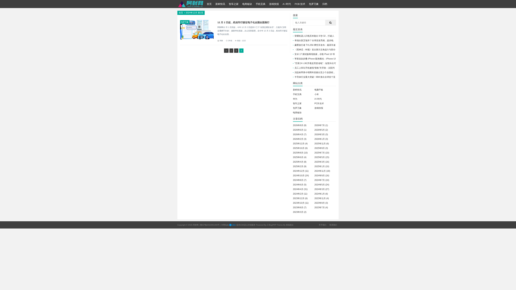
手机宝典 (260, 4)
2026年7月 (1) (321, 125)
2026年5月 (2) (321, 130)
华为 (295, 99)
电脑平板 (318, 90)
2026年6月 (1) (299, 130)
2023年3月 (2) (299, 212)
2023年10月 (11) (301, 203)
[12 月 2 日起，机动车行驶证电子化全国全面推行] (197, 42)
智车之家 (234, 4)
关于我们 (322, 225)
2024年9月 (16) (321, 175)
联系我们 (333, 225)
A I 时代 (287, 4)
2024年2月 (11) (300, 194)
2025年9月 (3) (321, 148)
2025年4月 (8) (299, 162)
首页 (209, 4)
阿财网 (195, 225)
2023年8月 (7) (299, 207)
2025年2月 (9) (299, 166)
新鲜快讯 (220, 4)
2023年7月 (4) (321, 207)
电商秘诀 (247, 4)
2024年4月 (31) (300, 189)
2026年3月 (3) (321, 134)
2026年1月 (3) (321, 139)
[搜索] (330, 23)
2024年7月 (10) (321, 180)
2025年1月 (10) (321, 166)
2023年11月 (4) (321, 198)
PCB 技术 (300, 4)
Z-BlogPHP (271, 225)
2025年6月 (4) (299, 157)
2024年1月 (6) (321, 194)
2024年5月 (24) (321, 185)
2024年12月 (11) (301, 171)
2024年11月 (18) (322, 171)
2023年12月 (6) (300, 198)
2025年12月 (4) (300, 143)
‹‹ (226, 51)
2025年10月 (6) (300, 148)
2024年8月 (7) (299, 180)
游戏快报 (274, 4)
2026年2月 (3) (299, 139)
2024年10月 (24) (301, 175)
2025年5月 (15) (321, 157)
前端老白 (289, 225)
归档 (324, 4)
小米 (316, 94)
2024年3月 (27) (321, 189)
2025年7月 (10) (321, 153)
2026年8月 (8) (299, 125)
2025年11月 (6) (321, 143)
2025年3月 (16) (321, 162)
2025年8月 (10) (300, 153)
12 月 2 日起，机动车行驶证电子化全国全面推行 (243, 22)
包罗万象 (314, 4)
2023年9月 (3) (321, 203)
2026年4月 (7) (299, 134)
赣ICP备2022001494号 (210, 225)
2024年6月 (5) (299, 185)
